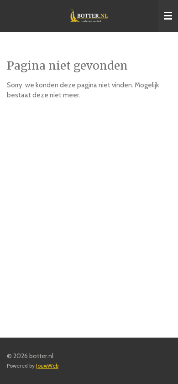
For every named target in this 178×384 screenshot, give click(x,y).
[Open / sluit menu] (168, 16)
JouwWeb (47, 366)
